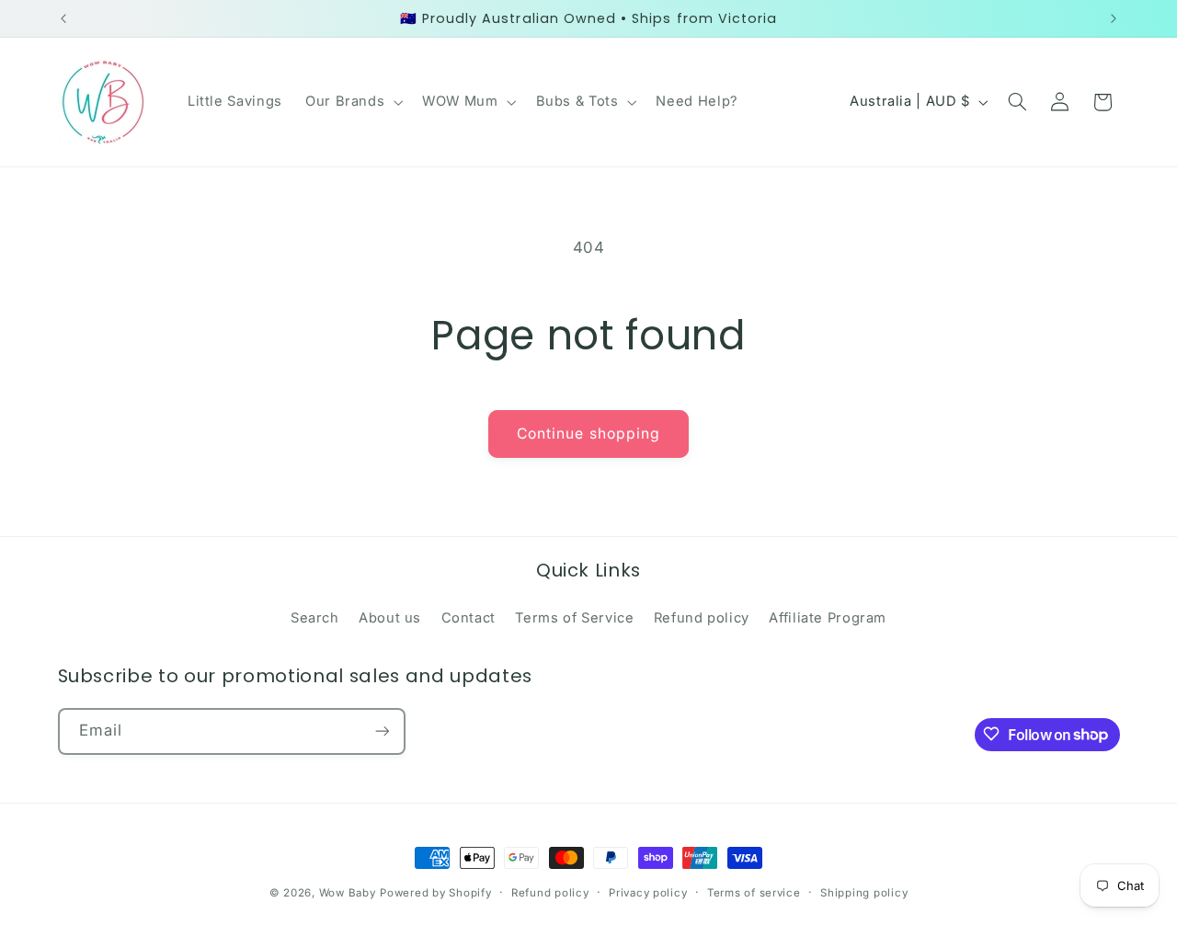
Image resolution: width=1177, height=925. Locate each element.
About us (390, 618)
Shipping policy (864, 892)
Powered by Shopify (435, 892)
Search (315, 618)
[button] (351, 102)
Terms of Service (574, 618)
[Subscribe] (381, 730)
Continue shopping (588, 433)
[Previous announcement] (63, 18)
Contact (468, 618)
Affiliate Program (827, 618)
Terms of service (754, 892)
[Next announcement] (1113, 18)
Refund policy (701, 618)
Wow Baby (347, 892)
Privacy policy (648, 892)
